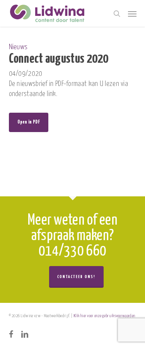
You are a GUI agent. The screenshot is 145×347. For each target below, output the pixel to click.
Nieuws (18, 47)
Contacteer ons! (76, 277)
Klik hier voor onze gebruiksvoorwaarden (104, 316)
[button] (132, 13)
